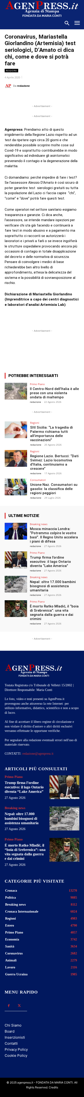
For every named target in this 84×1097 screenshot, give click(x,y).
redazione (23, 85)
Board (9, 1031)
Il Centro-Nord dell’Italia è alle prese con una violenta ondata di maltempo (54, 393)
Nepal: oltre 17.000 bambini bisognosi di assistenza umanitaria (53, 586)
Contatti (11, 1043)
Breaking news (38, 524)
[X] (34, 97)
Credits (53, 1087)
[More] (66, 352)
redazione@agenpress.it (37, 753)
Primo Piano (37, 384)
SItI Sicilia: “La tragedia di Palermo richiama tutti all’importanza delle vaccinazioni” (51, 433)
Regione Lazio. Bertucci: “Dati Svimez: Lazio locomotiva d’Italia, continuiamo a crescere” (54, 462)
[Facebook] (24, 97)
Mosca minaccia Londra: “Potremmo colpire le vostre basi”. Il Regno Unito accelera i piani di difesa (54, 535)
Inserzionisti (15, 1037)
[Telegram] (67, 97)
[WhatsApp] (45, 97)
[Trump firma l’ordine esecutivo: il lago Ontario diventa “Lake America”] (16, 559)
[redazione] (9, 85)
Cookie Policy (16, 1055)
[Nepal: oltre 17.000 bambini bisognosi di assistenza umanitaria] (16, 584)
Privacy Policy (16, 1049)
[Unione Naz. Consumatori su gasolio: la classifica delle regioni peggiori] (16, 487)
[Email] (56, 97)
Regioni (11, 70)
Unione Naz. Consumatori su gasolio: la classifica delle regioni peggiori (53, 489)
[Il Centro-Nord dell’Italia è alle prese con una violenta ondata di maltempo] (16, 391)
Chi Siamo (13, 1025)
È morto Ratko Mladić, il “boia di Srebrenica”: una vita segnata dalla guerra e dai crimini (54, 612)
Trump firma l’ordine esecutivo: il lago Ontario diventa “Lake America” (50, 561)
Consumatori (38, 480)
